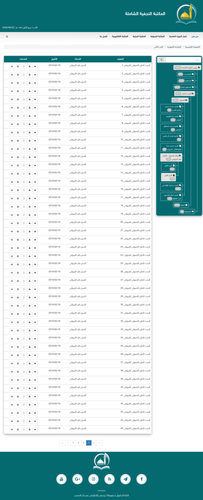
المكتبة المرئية (139, 36)
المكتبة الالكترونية (120, 36)
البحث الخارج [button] (186, 94)
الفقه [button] (183, 205)
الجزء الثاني (168, 175)
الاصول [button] (182, 100)
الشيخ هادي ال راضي (170, 136)
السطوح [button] (188, 81)
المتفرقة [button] (188, 212)
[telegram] (125, 479)
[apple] (61, 479)
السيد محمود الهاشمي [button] (170, 185)
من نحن (195, 36)
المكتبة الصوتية (158, 36)
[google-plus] (77, 479)
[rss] (109, 479)
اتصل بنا (103, 36)
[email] (141, 479)
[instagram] (93, 479)
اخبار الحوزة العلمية (178, 36)
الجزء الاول (168, 166)
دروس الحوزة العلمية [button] (189, 68)
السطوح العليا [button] (186, 87)
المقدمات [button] (187, 74)
